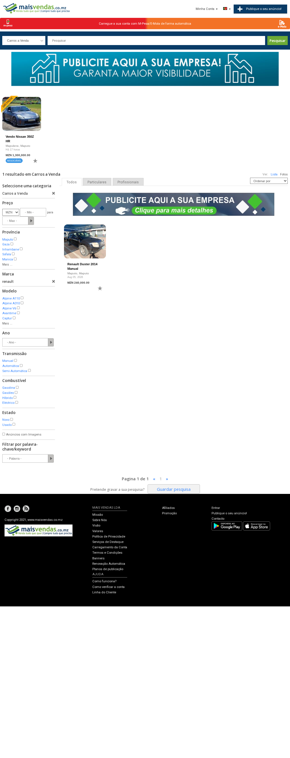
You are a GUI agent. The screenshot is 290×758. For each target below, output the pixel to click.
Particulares (97, 182)
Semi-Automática (14, 371)
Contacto (218, 519)
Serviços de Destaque (107, 542)
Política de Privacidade (108, 536)
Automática (10, 366)
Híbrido (7, 398)
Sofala (6, 254)
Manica (7, 259)
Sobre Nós (99, 520)
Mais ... (7, 264)
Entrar (216, 508)
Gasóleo (8, 393)
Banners (98, 558)
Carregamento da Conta (109, 547)
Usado (7, 425)
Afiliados (168, 508)
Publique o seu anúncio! (229, 513)
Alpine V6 (9, 308)
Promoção (169, 513)
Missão (97, 515)
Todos (72, 182)
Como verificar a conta (108, 587)
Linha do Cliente (104, 592)
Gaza (6, 244)
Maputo (7, 239)
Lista (274, 174)
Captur (7, 318)
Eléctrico (8, 403)
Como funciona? (104, 581)
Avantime (9, 313)
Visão (96, 525)
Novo (5, 420)
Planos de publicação (107, 569)
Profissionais (128, 182)
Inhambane (10, 249)
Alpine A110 (11, 298)
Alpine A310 (11, 303)
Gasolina (8, 388)
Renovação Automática (108, 564)
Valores (97, 531)
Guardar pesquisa (174, 489)
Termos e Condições (107, 553)
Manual (7, 361)
